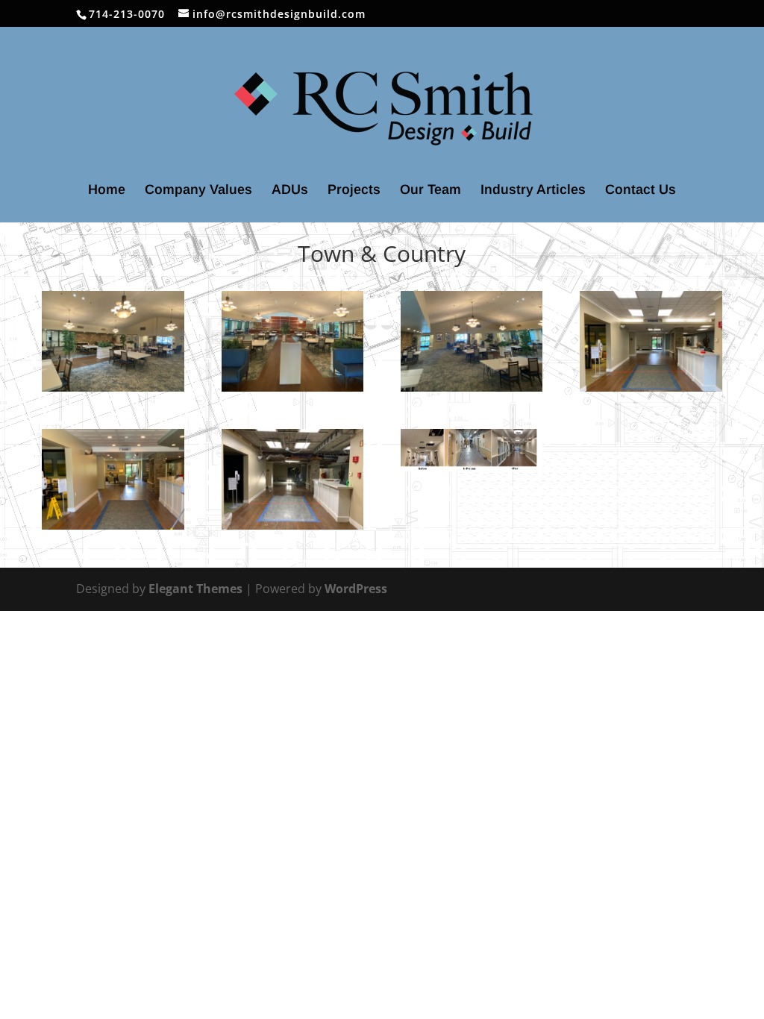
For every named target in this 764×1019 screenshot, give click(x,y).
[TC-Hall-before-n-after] (471, 471)
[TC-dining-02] (292, 391)
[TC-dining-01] (113, 391)
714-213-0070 (127, 14)
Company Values (198, 190)
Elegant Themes (195, 588)
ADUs (290, 190)
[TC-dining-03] (471, 391)
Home (106, 190)
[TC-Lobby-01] (650, 391)
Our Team (430, 190)
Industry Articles (533, 190)
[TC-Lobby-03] (292, 529)
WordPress (356, 588)
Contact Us (640, 190)
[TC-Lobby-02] (113, 529)
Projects (354, 190)
